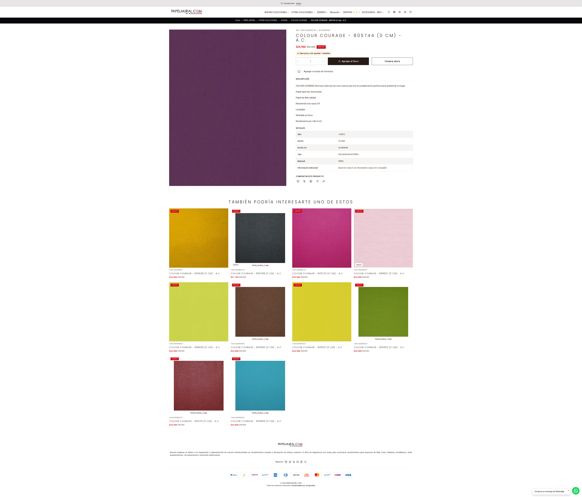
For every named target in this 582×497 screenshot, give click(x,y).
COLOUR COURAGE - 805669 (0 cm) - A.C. (256, 421)
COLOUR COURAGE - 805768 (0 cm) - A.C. (256, 273)
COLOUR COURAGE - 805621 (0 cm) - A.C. (317, 347)
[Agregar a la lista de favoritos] (224, 234)
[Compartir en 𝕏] (304, 181)
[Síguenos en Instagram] (286, 462)
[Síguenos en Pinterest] (305, 462)
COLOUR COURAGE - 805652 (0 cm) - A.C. (379, 347)
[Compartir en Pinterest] (317, 181)
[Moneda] (399, 12)
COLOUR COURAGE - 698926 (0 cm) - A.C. (195, 347)
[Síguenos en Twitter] (294, 462)
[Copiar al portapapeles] (324, 181)
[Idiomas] (394, 12)
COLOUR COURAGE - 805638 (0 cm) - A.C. (195, 273)
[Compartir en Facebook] (298, 181)
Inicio (238, 20)
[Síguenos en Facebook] (290, 462)
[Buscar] (389, 12)
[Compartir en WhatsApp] (311, 181)
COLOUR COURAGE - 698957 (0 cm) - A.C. (379, 273)
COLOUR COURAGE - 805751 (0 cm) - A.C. (194, 421)
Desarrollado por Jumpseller (303, 486)
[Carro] (410, 12)
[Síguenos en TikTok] (301, 462)
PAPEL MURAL (249, 20)
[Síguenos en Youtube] (297, 462)
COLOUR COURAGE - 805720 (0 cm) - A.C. (317, 273)
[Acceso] (405, 12)
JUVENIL (284, 20)
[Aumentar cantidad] (323, 61)
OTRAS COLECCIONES (268, 20)
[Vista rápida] (224, 241)
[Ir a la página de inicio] (186, 12)
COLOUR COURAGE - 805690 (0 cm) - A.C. (256, 347)
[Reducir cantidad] (298, 61)
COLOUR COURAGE (299, 20)
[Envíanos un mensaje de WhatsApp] (576, 491)
